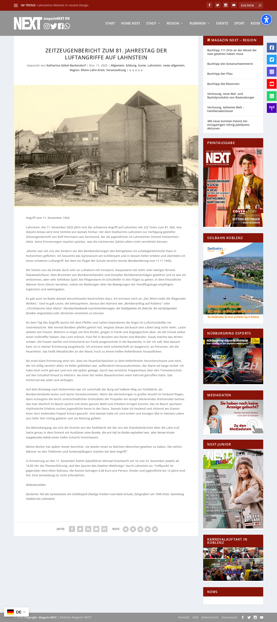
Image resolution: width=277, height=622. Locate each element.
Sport (239, 24)
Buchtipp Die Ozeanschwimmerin (230, 64)
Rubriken (198, 24)
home (142, 65)
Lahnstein (154, 65)
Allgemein (117, 65)
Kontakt (183, 617)
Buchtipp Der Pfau (220, 74)
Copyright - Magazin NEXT (40, 617)
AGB (195, 617)
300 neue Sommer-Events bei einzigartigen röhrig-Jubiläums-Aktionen (228, 124)
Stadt (151, 24)
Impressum (229, 617)
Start (110, 24)
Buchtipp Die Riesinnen (223, 84)
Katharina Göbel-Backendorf (66, 65)
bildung (131, 65)
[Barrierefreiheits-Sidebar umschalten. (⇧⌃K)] (266, 19)
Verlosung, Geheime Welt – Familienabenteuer (225, 109)
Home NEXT (130, 24)
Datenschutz (210, 617)
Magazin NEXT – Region (234, 40)
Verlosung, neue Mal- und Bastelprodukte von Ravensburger (230, 95)
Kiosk (255, 24)
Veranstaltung (116, 70)
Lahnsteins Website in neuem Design (62, 5)
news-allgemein (174, 65)
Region (173, 24)
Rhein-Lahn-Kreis (93, 70)
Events (222, 24)
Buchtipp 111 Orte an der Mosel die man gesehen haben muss (232, 52)
